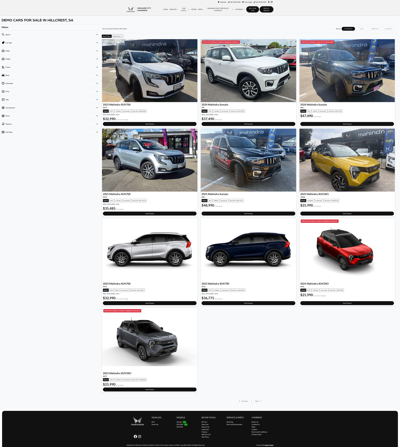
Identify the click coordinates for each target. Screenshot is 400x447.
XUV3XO (180, 424)
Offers (193, 9)
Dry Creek (248, 2)
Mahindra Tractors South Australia (218, 9)
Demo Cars (206, 427)
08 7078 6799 (261, 2)
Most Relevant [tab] (348, 28)
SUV (153, 422)
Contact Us (256, 424)
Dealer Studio (269, 445)
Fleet (253, 427)
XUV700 (180, 427)
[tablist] (368, 29)
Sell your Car (252, 9)
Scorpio (179, 422)
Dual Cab (155, 424)
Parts (200, 9)
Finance (204, 432)
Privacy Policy (257, 434)
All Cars (204, 422)
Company (239, 9)
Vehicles (172, 9)
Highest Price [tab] (375, 28)
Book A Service (266, 9)
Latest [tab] (361, 28)
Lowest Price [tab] (388, 28)
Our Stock (183, 9)
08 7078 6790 (236, 2)
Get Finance (149, 124)
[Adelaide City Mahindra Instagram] (272, 2)
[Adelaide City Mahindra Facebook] (269, 2)
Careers (254, 429)
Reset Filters (107, 36)
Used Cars (205, 429)
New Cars (205, 424)
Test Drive (205, 437)
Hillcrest (223, 2)
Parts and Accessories (234, 424)
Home (165, 9)
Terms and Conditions (259, 432)
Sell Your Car (206, 434)
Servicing (230, 422)
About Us (255, 422)
